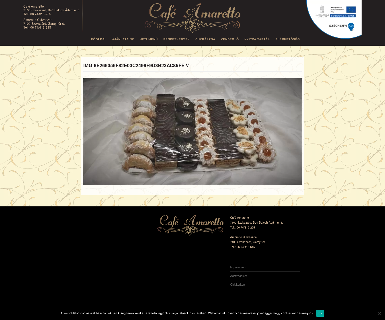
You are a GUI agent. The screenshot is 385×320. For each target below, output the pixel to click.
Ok (320, 313)
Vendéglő (230, 39)
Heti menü (149, 39)
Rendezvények (176, 39)
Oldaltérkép (237, 284)
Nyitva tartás (257, 39)
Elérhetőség (287, 39)
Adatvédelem (238, 276)
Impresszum (238, 267)
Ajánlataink (123, 39)
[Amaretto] (192, 19)
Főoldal (98, 39)
